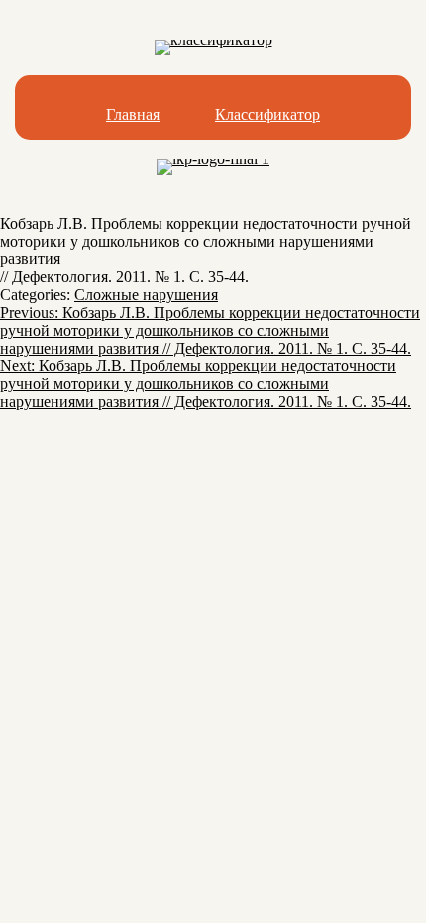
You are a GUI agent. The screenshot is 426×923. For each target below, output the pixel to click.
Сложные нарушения (146, 294)
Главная (133, 114)
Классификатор (267, 114)
